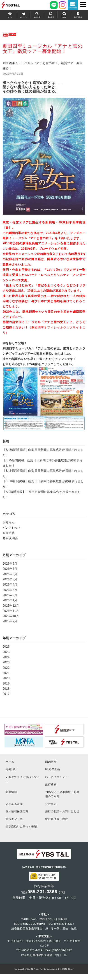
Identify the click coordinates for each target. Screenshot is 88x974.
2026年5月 (10, 579)
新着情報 (11, 791)
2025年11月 (11, 611)
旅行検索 (37, 17)
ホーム (10, 17)
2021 (6, 673)
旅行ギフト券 (14, 818)
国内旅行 (50, 761)
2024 (6, 657)
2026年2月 (10, 595)
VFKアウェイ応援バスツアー (23, 779)
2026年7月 (10, 568)
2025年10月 (11, 616)
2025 (6, 652)
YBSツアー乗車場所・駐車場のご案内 (62, 794)
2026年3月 (10, 590)
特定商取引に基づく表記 (21, 826)
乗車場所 (51, 17)
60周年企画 (52, 769)
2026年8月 (10, 563)
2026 (6, 646)
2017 (6, 694)
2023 (6, 662)
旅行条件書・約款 (56, 818)
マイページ (24, 17)
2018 (6, 688)
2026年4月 (10, 584)
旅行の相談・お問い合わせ (62, 811)
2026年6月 (10, 574)
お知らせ (9, 522)
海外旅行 (11, 769)
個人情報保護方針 (17, 811)
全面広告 (9, 533)
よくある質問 (14, 803)
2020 (6, 678)
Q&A (64, 17)
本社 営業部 (78, 17)
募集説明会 (10, 538)
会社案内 (50, 803)
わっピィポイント (56, 776)
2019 (6, 683)
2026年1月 (10, 600)
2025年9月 (10, 621)
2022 (6, 667)
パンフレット (12, 527)
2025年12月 (11, 605)
